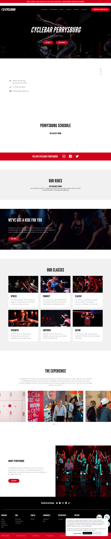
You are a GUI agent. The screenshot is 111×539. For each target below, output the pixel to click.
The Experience (53, 9)
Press (2, 527)
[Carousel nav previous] (9, 405)
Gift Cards (84, 9)
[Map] (76, 86)
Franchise (60, 519)
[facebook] (70, 157)
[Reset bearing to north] (101, 74)
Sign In (108, 4)
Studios (62, 9)
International (4, 525)
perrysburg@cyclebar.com (62, 190)
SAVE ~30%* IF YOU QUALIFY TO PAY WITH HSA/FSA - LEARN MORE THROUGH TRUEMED (55, 1)
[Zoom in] (101, 69)
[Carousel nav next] (101, 405)
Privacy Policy (80, 526)
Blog (44, 521)
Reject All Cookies (97, 533)
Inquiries (3, 523)
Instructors (69, 9)
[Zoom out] (101, 71)
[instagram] (63, 157)
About (2, 519)
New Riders (44, 9)
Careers (3, 521)
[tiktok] (69, 503)
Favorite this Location (57, 36)
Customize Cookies (77, 533)
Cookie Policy (35, 536)
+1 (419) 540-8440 (47, 190)
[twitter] (77, 157)
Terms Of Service (21, 536)
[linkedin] (66, 503)
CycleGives (76, 9)
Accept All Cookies (87, 533)
